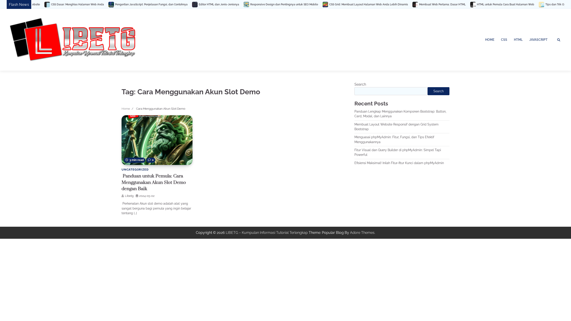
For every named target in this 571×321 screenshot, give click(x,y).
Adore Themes (362, 232)
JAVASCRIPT (538, 39)
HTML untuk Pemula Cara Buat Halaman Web (485, 4)
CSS (504, 39)
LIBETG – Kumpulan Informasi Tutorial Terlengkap (267, 232)
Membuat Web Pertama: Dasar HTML (422, 4)
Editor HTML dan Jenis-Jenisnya (199, 4)
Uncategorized (135, 169)
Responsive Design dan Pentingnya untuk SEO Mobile (264, 4)
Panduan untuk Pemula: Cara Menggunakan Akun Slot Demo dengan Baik (154, 182)
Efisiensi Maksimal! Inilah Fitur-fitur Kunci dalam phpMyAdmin (399, 163)
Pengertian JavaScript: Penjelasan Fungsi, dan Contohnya (131, 4)
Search (360, 84)
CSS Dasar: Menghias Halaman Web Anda (57, 4)
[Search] (558, 40)
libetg (129, 196)
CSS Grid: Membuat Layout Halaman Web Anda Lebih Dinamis (348, 4)
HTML (518, 39)
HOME (489, 39)
